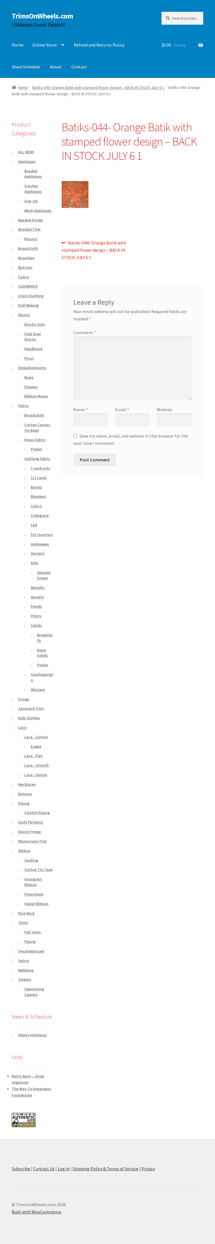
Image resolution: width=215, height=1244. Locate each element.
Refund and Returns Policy (99, 45)
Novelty (37, 597)
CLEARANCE (28, 286)
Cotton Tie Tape (38, 869)
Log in (63, 1168)
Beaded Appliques (33, 173)
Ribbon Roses (36, 396)
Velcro (23, 960)
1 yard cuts (40, 468)
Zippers (24, 979)
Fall (34, 525)
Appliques (27, 161)
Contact (79, 67)
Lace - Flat (33, 755)
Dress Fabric (35, 439)
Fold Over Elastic (32, 336)
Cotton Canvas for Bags (37, 427)
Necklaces (27, 784)
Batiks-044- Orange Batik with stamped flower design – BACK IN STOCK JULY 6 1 (98, 87)
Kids (34, 562)
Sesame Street (44, 575)
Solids (36, 625)
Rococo (30, 238)
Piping (23, 803)
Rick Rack (26, 913)
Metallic (38, 587)
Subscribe (21, 1168)
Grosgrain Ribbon (33, 882)
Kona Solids (42, 653)
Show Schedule (26, 67)
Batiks (36, 487)
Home (18, 45)
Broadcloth (28, 248)
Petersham (33, 894)
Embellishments (32, 367)
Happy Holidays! (32, 1034)
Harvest (38, 553)
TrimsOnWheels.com (42, 15)
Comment (84, 332)
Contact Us (44, 1168)
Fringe (23, 699)
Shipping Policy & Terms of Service (105, 1168)
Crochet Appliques (33, 188)
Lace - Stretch (36, 765)
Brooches (26, 257)
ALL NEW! (26, 151)
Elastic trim (34, 324)
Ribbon (24, 850)
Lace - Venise (35, 774)
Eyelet (36, 746)
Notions (25, 793)
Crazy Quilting (30, 295)
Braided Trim (29, 229)
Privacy (148, 1168)
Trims (23, 922)
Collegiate (40, 515)
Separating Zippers (34, 991)
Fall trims (32, 932)
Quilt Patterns (30, 822)
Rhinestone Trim (32, 841)
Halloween (40, 544)
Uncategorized (31, 951)
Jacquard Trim (31, 708)
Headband (33, 348)
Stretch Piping (37, 812)
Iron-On (31, 201)
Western (38, 689)
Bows (29, 377)
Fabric (23, 405)
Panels (36, 606)
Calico (23, 276)
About (56, 67)
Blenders (38, 496)
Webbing (25, 970)
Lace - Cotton (36, 736)
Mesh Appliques (38, 210)
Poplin (36, 449)
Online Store (44, 45)
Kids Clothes (29, 717)
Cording (31, 860)
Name (80, 409)
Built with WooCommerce (36, 1212)
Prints (36, 615)
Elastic (24, 314)
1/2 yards (39, 477)
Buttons (25, 267)
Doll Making (28, 305)
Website (164, 409)
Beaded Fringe (30, 220)
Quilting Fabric (37, 458)
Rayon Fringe (29, 831)
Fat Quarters (42, 534)
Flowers (31, 386)
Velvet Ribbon (36, 903)
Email (122, 409)
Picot (29, 358)
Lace (22, 727)
